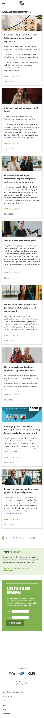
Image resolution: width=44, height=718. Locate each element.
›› (40, 538)
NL (40, 4)
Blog (3, 705)
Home (4, 688)
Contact (4, 709)
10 (34, 538)
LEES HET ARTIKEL (12, 76)
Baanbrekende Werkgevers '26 (12, 692)
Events (4, 701)
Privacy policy (6, 713)
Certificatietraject (7, 696)
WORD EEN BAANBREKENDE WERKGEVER (16, 569)
